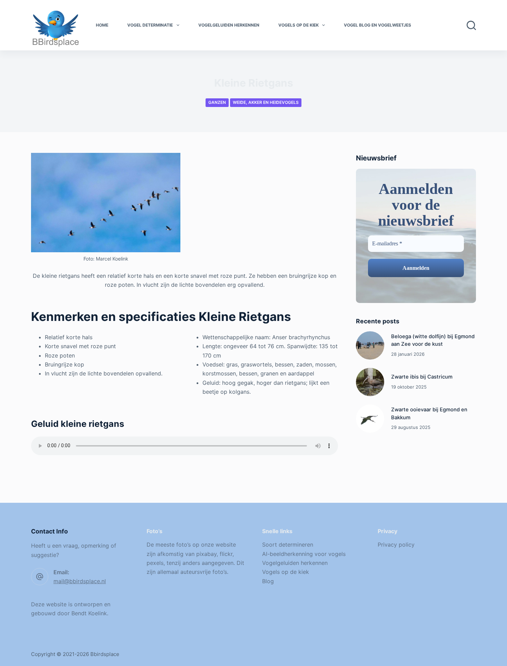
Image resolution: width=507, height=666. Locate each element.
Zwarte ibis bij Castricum (422, 377)
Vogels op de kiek (298, 25)
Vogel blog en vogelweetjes (377, 25)
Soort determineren (287, 544)
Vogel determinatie (150, 25)
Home (102, 25)
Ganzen (217, 102)
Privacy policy (396, 544)
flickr (226, 553)
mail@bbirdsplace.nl (79, 581)
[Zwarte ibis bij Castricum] (370, 382)
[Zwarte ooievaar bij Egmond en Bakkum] (370, 418)
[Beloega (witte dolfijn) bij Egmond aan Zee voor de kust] (370, 345)
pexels (155, 562)
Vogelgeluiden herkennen (228, 25)
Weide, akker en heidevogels (266, 102)
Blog (268, 581)
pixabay (206, 553)
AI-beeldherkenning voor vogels (304, 553)
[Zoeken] (471, 25)
